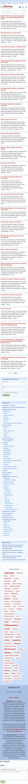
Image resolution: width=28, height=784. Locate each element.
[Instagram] (14, 692)
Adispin (5, 413)
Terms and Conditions (13, 729)
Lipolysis (7, 640)
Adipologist (9, 573)
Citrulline (15, 588)
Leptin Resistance (9, 634)
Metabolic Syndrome (10, 646)
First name (4, 381)
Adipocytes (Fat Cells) (8, 405)
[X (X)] (9, 692)
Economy (6, 596)
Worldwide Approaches (9, 519)
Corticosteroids (8, 591)
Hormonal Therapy (8, 484)
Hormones (17, 619)
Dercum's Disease (8, 446)
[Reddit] (12, 691)
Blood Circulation (17, 583)
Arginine (16, 578)
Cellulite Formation (15, 586)
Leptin (5, 421)
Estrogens (6, 419)
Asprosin (5, 417)
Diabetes (6, 448)
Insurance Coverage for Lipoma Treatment (13, 279)
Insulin (7, 629)
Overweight (17, 652)
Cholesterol (7, 588)
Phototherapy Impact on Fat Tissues (11, 222)
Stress (6, 673)
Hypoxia (5, 456)
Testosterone (16, 676)
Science (16, 668)
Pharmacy (6, 533)
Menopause (17, 643)
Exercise (7, 499)
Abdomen (6, 427)
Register (3, 3)
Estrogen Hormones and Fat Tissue (11, 33)
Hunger (6, 622)
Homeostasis (7, 619)
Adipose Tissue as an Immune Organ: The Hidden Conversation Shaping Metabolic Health (13, 17)
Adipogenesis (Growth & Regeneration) (13, 407)
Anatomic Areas (6, 425)
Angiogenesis (8, 578)
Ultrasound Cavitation (11, 509)
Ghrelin (6, 611)
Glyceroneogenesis (9, 614)
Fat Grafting (16, 604)
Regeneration (8, 668)
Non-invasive (7, 493)
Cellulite (5, 444)
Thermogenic (8, 507)
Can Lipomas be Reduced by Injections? (12, 194)
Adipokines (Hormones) (9, 409)
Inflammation (7, 458)
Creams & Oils (9, 495)
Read (15, 28)
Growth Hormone (9, 616)
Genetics (4, 470)
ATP (14, 581)
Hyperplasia (6, 452)
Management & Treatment (10, 476)
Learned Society (8, 529)
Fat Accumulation (16, 601)
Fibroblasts (7, 606)
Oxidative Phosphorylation (11, 655)
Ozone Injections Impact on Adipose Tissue (13, 47)
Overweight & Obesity (9, 466)
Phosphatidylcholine (9, 663)
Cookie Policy (17, 731)
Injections (7, 489)
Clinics (5, 523)
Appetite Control (8, 482)
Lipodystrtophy (8, 636)
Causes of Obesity (6, 308)
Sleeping (7, 670)
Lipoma (16, 640)
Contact (15, 3)
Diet (6, 497)
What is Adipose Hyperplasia (9, 249)
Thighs (5, 435)
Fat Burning (7, 604)
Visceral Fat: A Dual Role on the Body (11, 294)
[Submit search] (24, 12)
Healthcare (6, 527)
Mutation (6, 464)
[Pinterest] (16, 692)
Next (17, 373)
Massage (7, 501)
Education (6, 525)
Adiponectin (6, 411)
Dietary (6, 593)
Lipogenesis (5, 474)
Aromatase (7, 581)
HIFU (17, 616)
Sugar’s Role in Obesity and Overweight (12, 74)
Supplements (8, 505)
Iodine (6, 632)
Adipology (8, 6)
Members (21, 3)
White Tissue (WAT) (8, 517)
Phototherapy (9, 503)
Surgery (13, 673)
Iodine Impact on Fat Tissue (9, 119)
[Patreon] (20, 692)
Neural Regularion (7, 513)
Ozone (18, 658)
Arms (4, 429)
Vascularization (6, 515)
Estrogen (15, 598)
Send (2, 781)
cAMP (5, 586)
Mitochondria (10, 649)
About (9, 3)
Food (14, 606)
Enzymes (7, 599)
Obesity (7, 652)
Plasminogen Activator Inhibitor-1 (13, 423)
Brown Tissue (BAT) (7, 439)
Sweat (20, 673)
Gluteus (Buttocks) (8, 431)
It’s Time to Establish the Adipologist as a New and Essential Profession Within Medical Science (13, 341)
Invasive (5, 488)
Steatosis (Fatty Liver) (10, 468)
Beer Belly (7, 583)
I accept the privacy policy (10, 392)
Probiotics (7, 665)
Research (6, 535)
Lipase (18, 634)
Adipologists (7, 521)
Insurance (6, 486)
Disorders (5, 442)
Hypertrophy (7, 454)
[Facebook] (7, 692)
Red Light (15, 665)
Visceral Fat (6, 437)
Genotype (19, 609)
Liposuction (8, 491)
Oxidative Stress (8, 658)
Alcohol (12, 576)
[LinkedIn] (18, 691)
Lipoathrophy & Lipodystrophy (12, 460)
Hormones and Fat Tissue (8, 163)
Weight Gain (7, 681)
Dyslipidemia (7, 450)
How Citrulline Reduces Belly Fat (10, 133)
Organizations (7, 531)
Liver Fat (6, 433)
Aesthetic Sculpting (10, 480)
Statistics (15, 670)
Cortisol (18, 591)
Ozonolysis (7, 660)
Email (3, 387)
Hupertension (15, 622)
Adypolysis (6, 478)
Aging (5, 576)
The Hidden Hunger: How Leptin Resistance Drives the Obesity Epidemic (13, 324)
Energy (14, 596)
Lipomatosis (7, 462)
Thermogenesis (7, 440)
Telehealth (7, 676)
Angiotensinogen (8, 415)
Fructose (21, 606)
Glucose (13, 611)
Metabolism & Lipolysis (9, 511)
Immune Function (7, 472)
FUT (5, 609)
